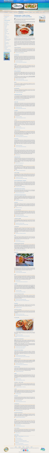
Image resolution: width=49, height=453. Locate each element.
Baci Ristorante (6, 23)
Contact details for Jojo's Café (18, 207)
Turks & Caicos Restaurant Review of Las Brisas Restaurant (21, 216)
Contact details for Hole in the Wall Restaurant (20, 186)
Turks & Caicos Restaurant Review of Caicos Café (20, 108)
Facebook (24, 450)
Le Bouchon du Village (6, 33)
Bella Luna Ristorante (6, 24)
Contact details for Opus (17, 280)
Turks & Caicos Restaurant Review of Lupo (19, 241)
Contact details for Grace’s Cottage (19, 177)
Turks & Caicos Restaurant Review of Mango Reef (20, 272)
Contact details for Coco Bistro (18, 116)
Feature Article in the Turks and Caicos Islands (22, 436)
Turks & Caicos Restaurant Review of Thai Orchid (20, 401)
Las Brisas (5, 32)
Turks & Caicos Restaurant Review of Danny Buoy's (20, 146)
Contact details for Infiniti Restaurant (19, 200)
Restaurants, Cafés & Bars (7, 20)
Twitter (27, 450)
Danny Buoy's (5, 30)
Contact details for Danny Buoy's (18, 145)
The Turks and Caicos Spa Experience (19, 443)
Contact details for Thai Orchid (18, 400)
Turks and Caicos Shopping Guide (19, 439)
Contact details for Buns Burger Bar (19, 92)
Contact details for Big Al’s (18, 86)
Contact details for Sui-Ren (18, 393)
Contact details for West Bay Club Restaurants (20, 417)
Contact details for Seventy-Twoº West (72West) (20, 355)
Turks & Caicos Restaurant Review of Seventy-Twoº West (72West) (22, 356)
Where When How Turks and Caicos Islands (9, 1)
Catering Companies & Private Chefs (6, 16)
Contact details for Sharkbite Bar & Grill (19, 363)
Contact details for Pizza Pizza (18, 307)
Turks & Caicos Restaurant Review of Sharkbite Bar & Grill (21, 364)
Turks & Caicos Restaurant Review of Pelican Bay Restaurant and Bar (22, 301)
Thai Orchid (5, 48)
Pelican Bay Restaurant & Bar (7, 39)
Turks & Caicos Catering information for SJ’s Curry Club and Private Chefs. (22, 336)
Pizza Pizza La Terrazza (6, 40)
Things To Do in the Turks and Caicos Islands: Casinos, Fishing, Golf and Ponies (22, 442)
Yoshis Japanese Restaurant (7, 49)
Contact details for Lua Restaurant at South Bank (20, 233)
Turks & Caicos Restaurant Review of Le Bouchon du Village (21, 224)
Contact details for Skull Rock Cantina (19, 371)
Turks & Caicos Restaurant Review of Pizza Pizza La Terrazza (21, 315)
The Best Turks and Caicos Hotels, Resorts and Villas (21, 440)
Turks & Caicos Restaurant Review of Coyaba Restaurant (21, 136)
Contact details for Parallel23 (18, 290)
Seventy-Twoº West (6, 42)
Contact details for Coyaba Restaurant (19, 135)
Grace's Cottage (6, 31)
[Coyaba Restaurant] (24, 9)
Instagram (25, 450)
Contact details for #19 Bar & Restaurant (19, 52)
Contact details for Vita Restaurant (19, 410)
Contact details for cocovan (18, 126)
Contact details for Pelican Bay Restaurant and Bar (20, 299)
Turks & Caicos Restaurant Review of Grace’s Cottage (21, 178)
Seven (5, 41)
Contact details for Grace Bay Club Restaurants (20, 170)
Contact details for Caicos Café (18, 107)
